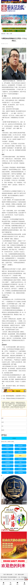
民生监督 (7, 455)
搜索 (10, 584)
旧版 (7, 472)
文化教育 (7, 462)
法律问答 (7, 459)
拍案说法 (20, 465)
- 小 (22, 43)
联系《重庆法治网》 (8, 574)
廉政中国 (7, 465)
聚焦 (20, 448)
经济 (7, 448)
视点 (8, 33)
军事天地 (20, 472)
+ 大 (25, 43)
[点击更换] (4, 435)
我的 (24, 584)
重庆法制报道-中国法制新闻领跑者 (9, 577)
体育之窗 (7, 469)
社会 (7, 452)
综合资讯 (7, 445)
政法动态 (20, 445)
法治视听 (20, 469)
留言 (17, 584)
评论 (20, 462)
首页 (3, 584)
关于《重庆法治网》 (19, 574)
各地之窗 (20, 459)
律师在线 (20, 452)
